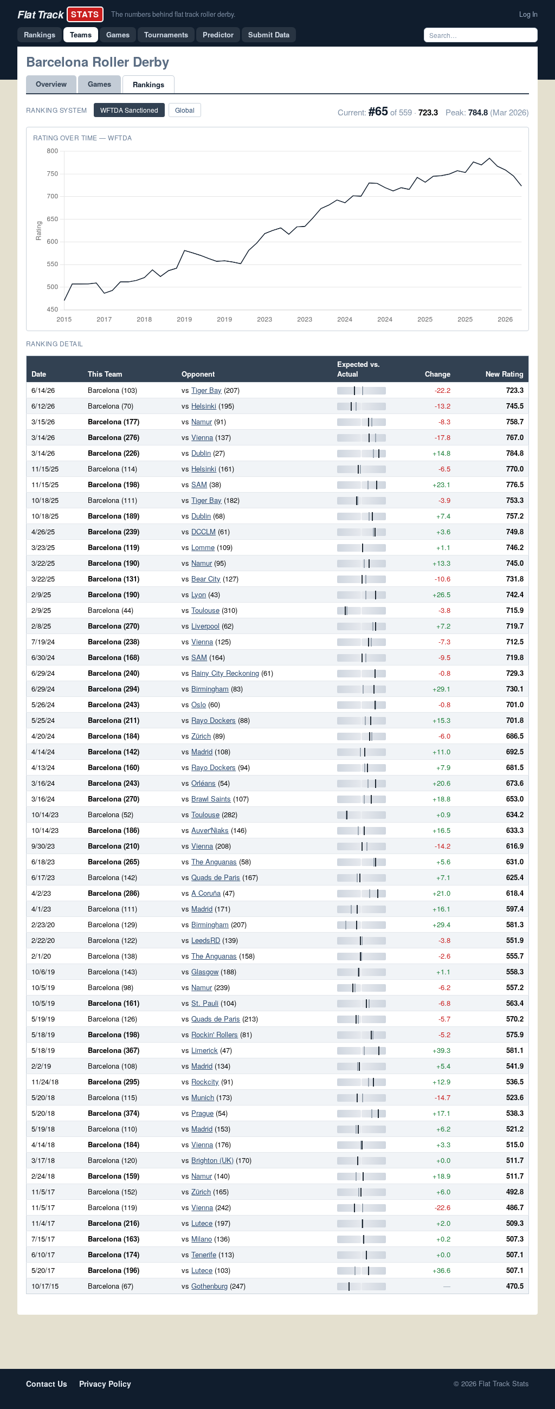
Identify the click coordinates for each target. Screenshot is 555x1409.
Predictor (218, 34)
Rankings (39, 34)
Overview (51, 84)
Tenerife (203, 1254)
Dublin (201, 453)
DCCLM (203, 531)
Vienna (202, 437)
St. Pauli (204, 1003)
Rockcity (205, 1081)
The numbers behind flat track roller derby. (173, 14)
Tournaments (166, 34)
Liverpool (205, 626)
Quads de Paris (215, 877)
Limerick (204, 1050)
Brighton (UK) (212, 1160)
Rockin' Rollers (214, 1034)
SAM (199, 484)
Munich (202, 1097)
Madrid (201, 751)
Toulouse (205, 610)
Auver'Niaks (210, 830)
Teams (81, 34)
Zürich (201, 736)
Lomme (203, 547)
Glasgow (204, 971)
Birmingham (210, 688)
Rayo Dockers (213, 720)
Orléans (203, 783)
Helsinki (203, 405)
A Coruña (206, 893)
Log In (528, 14)
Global (185, 109)
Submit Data (268, 34)
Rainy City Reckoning (225, 673)
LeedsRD (205, 940)
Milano (201, 1238)
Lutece (201, 1223)
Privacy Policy (105, 1383)
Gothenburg (209, 1286)
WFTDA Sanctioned (129, 109)
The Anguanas (214, 861)
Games (118, 34)
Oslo (198, 704)
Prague (202, 1113)
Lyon (198, 594)
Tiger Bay (206, 390)
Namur (201, 421)
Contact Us (46, 1383)
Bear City (206, 578)
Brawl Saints (211, 798)
